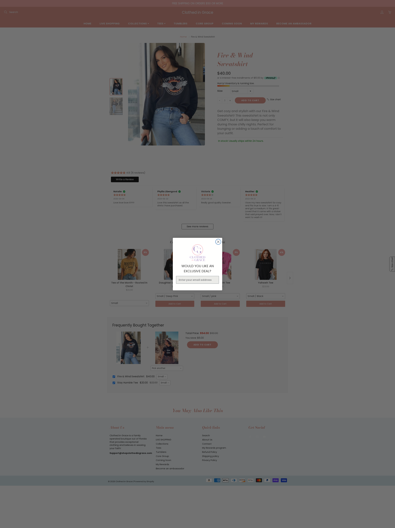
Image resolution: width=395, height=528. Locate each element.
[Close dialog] (218, 241)
